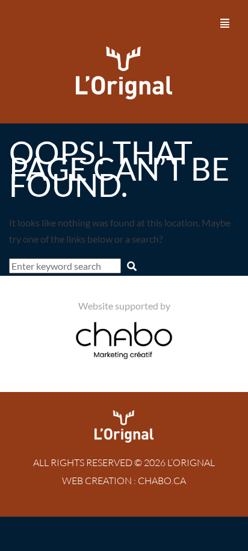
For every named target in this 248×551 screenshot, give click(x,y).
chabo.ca (162, 481)
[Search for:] (66, 266)
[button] (225, 23)
